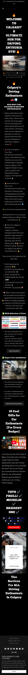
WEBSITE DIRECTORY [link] (14, 641)
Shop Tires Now (14, 351)
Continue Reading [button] (14, 566)
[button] (4, 8)
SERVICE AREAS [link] (14, 638)
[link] (14, 557)
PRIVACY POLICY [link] (14, 643)
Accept (14, 671)
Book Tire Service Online (14, 404)
